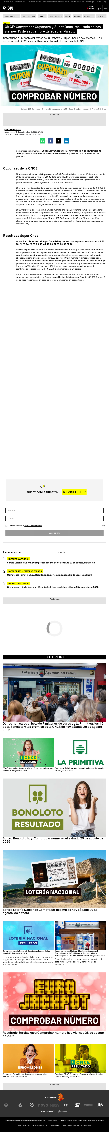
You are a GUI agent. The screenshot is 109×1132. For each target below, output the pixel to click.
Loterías (54, 657)
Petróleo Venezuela (77, 2)
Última (91, 8)
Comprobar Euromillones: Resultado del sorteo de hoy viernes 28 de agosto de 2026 (25, 1075)
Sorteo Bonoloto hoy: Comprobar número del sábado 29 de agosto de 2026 (53, 840)
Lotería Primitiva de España (25, 571)
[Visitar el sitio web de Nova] (43, 1105)
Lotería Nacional (55, 16)
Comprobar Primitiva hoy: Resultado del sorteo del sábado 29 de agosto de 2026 (49, 574)
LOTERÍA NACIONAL (18, 559)
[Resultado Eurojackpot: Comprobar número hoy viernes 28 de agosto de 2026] (54, 1001)
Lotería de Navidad (11, 16)
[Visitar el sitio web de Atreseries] (66, 1105)
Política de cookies (53, 1125)
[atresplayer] (99, 8)
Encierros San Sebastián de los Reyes (55, 2)
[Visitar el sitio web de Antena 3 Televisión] (8, 1105)
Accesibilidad (86, 1125)
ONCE (67, 16)
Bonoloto (77, 16)
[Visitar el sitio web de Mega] (54, 1105)
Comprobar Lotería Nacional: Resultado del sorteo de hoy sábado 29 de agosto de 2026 (52, 587)
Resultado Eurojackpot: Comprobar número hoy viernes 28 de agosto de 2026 (53, 1034)
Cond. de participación (70, 1125)
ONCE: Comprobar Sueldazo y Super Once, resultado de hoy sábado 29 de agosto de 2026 (28, 769)
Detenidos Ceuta (20, 2)
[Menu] (106, 8)
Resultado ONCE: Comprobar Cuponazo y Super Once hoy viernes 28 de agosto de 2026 (79, 1075)
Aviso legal (22, 1125)
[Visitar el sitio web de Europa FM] (88, 1105)
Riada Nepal (90, 2)
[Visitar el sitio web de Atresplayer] (48, 1111)
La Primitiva (89, 16)
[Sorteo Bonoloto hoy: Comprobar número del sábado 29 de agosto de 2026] (54, 808)
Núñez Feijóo (8, 2)
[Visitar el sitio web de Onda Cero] (77, 1105)
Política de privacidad (36, 1125)
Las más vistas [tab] (12, 552)
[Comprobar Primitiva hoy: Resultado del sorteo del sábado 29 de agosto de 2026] (80, 752)
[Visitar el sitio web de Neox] (31, 1105)
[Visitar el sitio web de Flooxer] (63, 1111)
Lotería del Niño (28, 16)
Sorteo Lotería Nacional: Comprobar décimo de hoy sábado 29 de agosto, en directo (51, 562)
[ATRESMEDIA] (54, 1097)
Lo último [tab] (62, 552)
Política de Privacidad (33, 526)
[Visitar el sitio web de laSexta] (20, 1105)
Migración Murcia (34, 2)
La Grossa (101, 16)
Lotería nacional (18, 583)
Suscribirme (54, 533)
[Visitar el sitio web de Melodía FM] (100, 1105)
